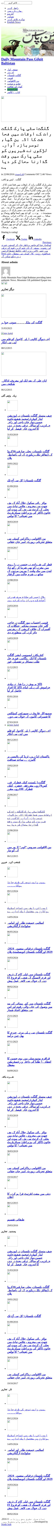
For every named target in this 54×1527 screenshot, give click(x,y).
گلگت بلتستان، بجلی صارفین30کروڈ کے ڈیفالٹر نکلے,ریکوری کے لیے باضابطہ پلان (29, 455)
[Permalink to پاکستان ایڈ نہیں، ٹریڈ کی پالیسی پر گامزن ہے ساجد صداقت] (12, 751)
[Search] (2, 3)
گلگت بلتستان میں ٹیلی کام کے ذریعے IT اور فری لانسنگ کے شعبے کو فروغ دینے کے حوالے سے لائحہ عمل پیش (28, 977)
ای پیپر (10, 72)
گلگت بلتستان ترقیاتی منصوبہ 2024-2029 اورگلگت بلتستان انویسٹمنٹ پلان (29, 950)
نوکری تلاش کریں (16, 19)
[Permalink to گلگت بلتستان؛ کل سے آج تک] (12, 474)
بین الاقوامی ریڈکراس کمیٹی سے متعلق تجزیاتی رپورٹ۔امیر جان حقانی (29, 540)
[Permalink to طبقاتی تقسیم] (12, 1214)
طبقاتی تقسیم (15, 1219)
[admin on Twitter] (2, 283)
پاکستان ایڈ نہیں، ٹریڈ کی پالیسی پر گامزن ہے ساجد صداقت (28, 758)
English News (14, 22)
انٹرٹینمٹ (19, 174)
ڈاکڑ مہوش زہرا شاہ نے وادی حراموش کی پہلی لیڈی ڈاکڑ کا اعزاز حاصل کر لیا (28, 687)
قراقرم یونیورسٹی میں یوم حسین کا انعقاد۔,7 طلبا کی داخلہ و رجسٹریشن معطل (29, 1062)
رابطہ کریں (13, 8)
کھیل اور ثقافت (14, 86)
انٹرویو (10, 14)
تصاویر (10, 16)
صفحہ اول (12, 69)
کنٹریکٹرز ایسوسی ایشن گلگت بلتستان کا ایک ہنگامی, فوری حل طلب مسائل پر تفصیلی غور (26, 658)
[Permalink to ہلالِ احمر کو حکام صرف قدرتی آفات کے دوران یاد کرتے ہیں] (12, 591)
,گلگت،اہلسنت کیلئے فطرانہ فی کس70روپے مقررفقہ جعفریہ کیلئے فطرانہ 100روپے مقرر (27, 786)
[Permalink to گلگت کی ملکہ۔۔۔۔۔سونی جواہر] (23, 317)
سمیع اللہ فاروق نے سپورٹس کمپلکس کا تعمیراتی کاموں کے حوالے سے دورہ (29, 715)
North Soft (6, 1524)
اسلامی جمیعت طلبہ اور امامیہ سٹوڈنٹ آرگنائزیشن (25, 924)
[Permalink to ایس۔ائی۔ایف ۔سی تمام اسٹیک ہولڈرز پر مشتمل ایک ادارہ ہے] (12, 902)
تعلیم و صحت (14, 83)
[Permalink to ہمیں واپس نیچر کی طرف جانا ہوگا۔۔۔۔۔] (12, 876)
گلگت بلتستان (14, 75)
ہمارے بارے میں (15, 11)
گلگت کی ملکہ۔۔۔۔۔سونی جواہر (21, 322)
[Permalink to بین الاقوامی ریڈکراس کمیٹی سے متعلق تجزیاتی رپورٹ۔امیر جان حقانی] (12, 533)
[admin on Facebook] (5, 283)
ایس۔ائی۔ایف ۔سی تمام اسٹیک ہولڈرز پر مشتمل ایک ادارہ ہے (28, 909)
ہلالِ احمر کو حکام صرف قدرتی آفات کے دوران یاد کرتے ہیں (26, 598)
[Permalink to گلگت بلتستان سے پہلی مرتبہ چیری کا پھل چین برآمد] (12, 1027)
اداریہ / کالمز (13, 92)
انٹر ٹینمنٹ (12, 89)
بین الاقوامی (13, 81)
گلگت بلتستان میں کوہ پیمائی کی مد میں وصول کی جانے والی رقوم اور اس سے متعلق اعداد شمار (29, 1007)
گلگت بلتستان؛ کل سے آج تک (24, 480)
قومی (10, 78)
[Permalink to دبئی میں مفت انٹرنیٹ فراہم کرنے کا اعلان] (12, 1188)
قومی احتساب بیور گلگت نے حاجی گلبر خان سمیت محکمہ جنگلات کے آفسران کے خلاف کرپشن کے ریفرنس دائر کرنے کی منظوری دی (28, 627)
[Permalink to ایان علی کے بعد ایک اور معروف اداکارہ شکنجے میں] (23, 375)
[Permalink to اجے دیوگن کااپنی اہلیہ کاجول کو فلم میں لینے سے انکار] (7, 333)
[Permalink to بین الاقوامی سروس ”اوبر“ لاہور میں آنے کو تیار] (12, 841)
